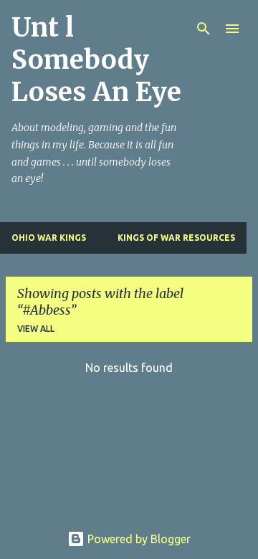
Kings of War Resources (176, 237)
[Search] (203, 28)
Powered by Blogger (138, 538)
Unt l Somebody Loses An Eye (96, 59)
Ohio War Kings (48, 237)
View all (35, 328)
